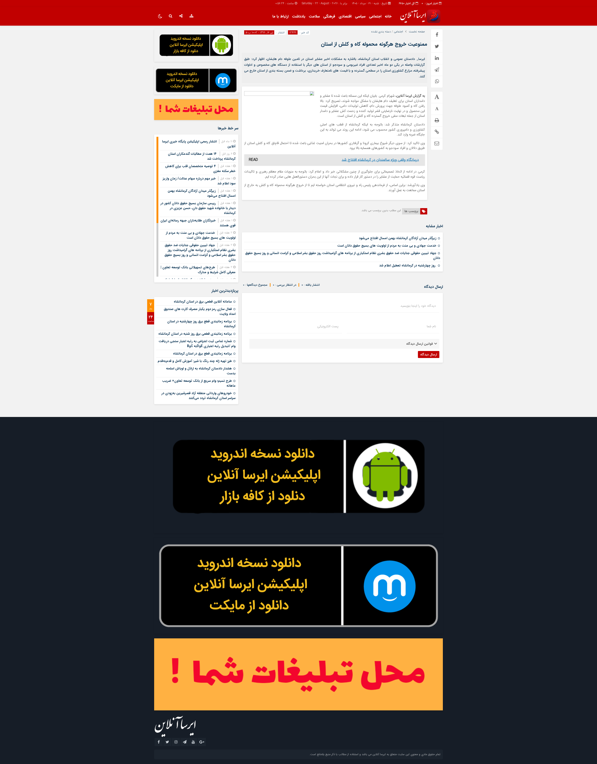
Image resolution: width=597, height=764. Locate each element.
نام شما (431, 326)
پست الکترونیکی (327, 326)
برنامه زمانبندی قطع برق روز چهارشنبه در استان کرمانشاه (201, 324)
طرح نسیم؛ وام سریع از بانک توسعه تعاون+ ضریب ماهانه (199, 383)
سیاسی (360, 16)
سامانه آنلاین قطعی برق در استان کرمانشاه (203, 301)
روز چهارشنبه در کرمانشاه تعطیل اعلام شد (407, 265)
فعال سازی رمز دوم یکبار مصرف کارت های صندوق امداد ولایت (200, 311)
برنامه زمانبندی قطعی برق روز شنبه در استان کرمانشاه (195, 333)
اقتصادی (345, 16)
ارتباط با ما (280, 16)
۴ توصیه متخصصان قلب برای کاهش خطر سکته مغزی (200, 169)
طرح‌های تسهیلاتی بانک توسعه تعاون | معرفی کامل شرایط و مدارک (198, 270)
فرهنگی (329, 16)
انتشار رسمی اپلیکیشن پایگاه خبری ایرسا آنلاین (199, 144)
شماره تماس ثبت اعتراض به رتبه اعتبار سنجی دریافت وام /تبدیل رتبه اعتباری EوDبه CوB (197, 344)
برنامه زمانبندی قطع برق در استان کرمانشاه (202, 353)
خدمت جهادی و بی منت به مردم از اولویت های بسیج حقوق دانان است (386, 245)
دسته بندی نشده (381, 31)
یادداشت (298, 16)
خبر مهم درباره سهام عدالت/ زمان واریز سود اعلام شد (199, 181)
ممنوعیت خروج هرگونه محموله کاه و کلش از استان (374, 44)
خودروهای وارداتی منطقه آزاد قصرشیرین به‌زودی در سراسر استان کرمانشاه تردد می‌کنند (198, 396)
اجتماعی (375, 16)
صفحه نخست (417, 31)
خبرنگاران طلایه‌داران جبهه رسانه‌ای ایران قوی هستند (198, 223)
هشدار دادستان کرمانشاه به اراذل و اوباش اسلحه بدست (201, 371)
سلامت (314, 16)
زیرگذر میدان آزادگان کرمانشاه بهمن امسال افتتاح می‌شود (397, 238)
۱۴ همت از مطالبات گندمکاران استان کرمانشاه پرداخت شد (202, 156)
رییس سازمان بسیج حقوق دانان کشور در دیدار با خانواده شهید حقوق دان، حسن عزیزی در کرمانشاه (198, 208)
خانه (388, 16)
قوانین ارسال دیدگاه (419, 343)
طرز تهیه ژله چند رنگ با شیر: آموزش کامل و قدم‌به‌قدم (195, 361)
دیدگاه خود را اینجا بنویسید (418, 305)
